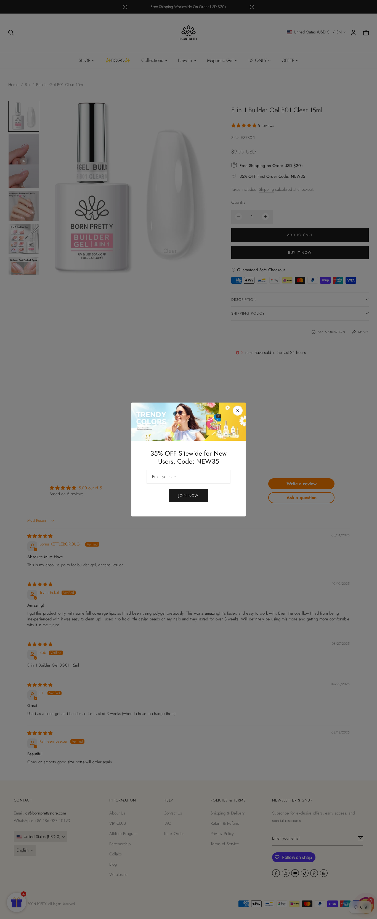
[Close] (238, 411)
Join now (188, 495)
